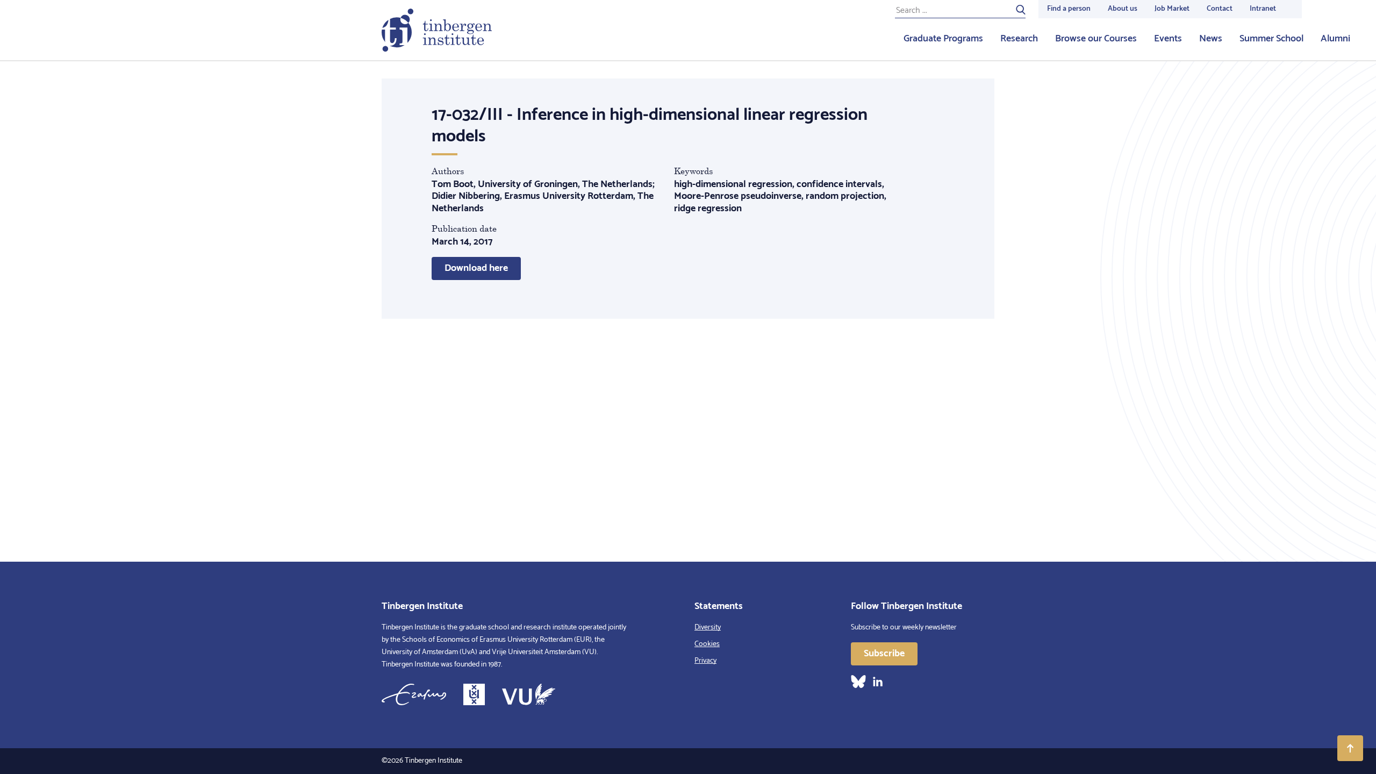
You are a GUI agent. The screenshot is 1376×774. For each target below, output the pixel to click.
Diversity (707, 627)
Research (1019, 39)
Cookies (707, 644)
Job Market (1172, 9)
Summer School (1271, 39)
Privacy (705, 661)
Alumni (1335, 39)
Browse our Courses (1096, 39)
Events (1168, 39)
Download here (476, 268)
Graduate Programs (943, 39)
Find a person (1069, 9)
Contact (1219, 9)
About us (1122, 9)
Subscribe (884, 654)
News (1210, 39)
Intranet (1263, 9)
